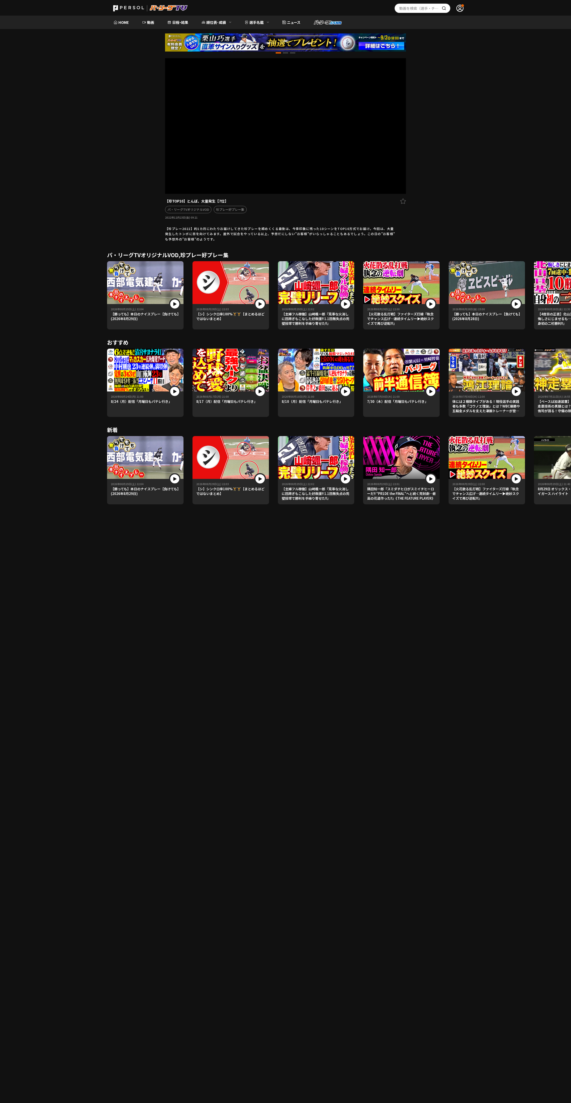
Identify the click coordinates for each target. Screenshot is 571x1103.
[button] (278, 53)
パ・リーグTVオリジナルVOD (188, 209)
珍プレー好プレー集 (230, 209)
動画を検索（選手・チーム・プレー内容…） (424, 8)
